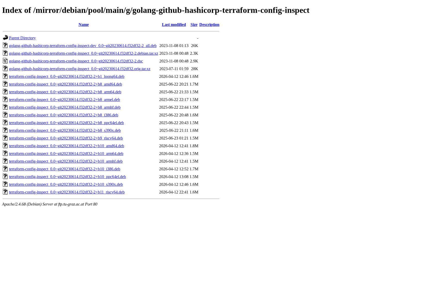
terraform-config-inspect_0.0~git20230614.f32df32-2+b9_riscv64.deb (66, 138)
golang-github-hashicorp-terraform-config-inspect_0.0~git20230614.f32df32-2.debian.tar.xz (83, 53)
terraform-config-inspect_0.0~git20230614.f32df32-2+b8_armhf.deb (65, 107)
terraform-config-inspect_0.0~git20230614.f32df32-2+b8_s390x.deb (65, 130)
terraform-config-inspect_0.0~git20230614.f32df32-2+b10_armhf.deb (66, 161)
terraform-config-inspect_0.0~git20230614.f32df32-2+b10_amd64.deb (66, 146)
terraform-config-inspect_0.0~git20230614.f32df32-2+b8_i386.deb (63, 115)
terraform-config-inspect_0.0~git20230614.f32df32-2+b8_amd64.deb (65, 84)
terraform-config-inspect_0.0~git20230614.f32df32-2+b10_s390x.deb (66, 184)
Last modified (174, 24)
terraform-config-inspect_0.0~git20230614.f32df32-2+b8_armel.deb (64, 99)
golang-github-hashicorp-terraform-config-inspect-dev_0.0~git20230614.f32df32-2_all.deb (83, 45)
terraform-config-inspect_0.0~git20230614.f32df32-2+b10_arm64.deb (66, 153)
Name (84, 24)
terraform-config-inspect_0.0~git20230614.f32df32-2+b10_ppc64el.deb (67, 176)
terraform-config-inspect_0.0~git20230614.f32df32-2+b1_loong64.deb (66, 76)
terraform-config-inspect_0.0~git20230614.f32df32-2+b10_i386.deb (64, 169)
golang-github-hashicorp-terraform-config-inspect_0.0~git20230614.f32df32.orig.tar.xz (79, 69)
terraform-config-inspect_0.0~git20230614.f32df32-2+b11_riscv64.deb (67, 192)
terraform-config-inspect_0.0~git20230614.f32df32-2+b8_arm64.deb (65, 92)
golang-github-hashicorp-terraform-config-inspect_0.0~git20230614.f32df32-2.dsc (76, 61)
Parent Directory (22, 38)
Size (194, 24)
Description (209, 24)
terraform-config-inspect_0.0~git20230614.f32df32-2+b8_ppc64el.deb (66, 123)
